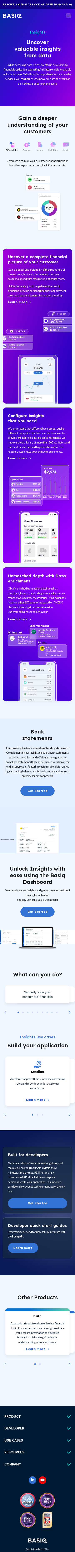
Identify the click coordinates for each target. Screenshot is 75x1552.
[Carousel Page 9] (57, 1012)
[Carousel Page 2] (23, 1012)
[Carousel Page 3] (27, 1012)
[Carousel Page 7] (47, 1012)
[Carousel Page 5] (37, 1012)
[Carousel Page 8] (51, 1012)
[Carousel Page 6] (42, 1012)
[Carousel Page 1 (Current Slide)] (18, 1012)
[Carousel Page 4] (32, 1012)
